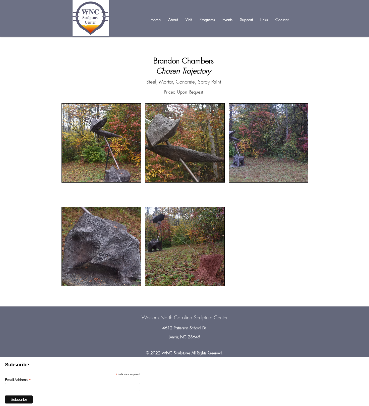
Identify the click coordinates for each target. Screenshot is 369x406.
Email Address (18, 379)
